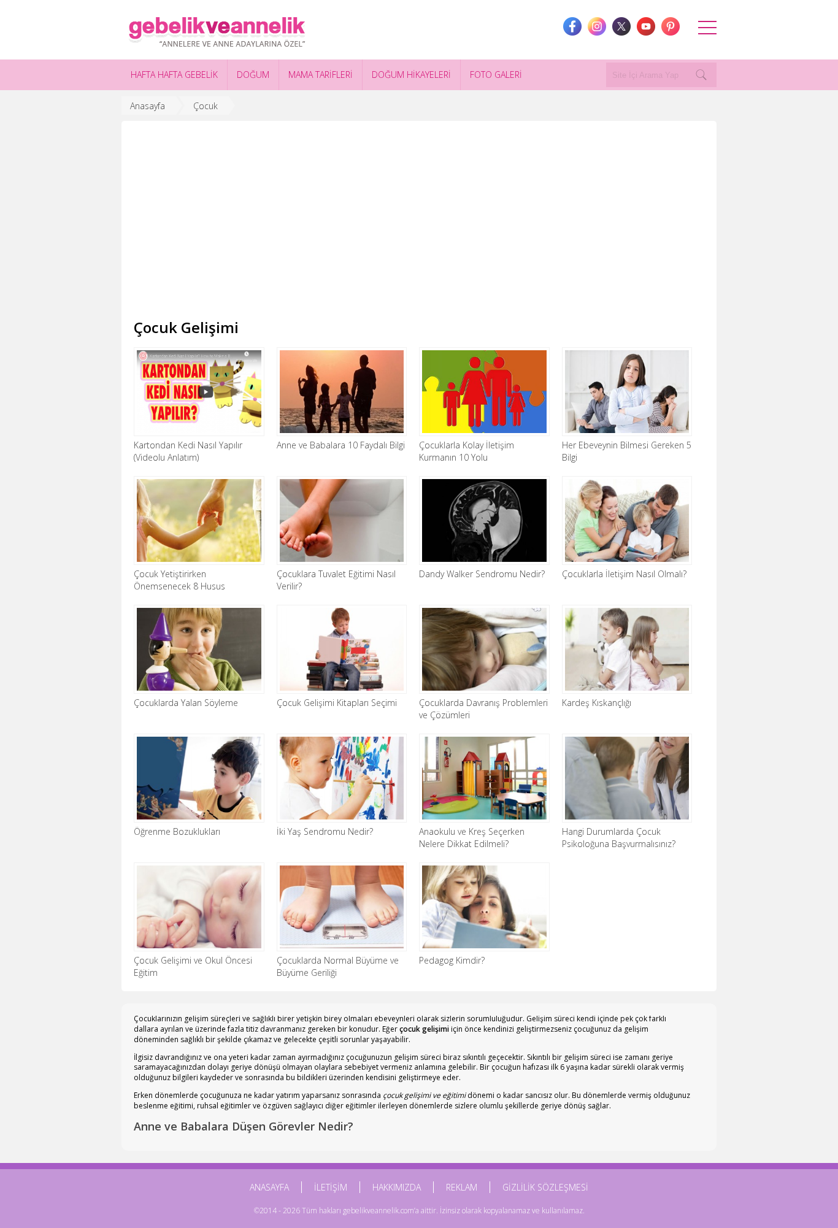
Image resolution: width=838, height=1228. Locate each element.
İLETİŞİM (330, 1187)
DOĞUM (253, 74)
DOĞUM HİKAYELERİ (411, 74)
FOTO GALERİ (496, 74)
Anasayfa (147, 106)
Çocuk (205, 106)
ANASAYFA (269, 1187)
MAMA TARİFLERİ (320, 74)
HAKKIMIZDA (396, 1187)
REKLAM (461, 1187)
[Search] (701, 75)
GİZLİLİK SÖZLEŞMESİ (545, 1187)
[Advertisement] (419, 225)
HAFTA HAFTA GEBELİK (174, 74)
